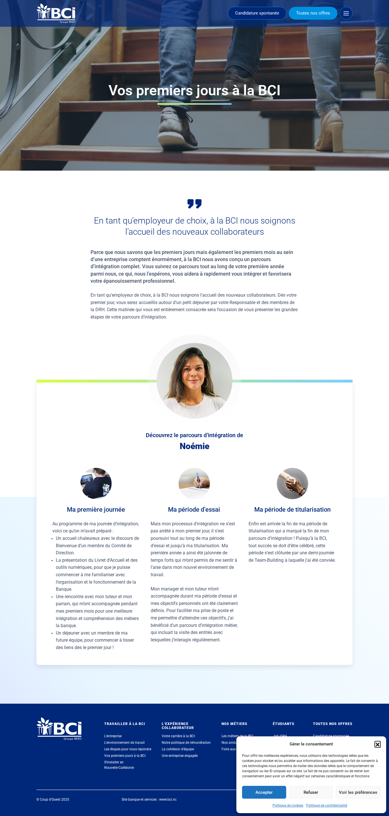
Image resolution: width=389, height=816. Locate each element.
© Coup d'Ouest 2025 (52, 799)
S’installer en (119, 765)
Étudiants (283, 724)
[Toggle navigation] (346, 13)
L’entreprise (113, 736)
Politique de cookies (288, 805)
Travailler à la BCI (124, 724)
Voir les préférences (358, 792)
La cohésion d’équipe (178, 749)
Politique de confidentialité (326, 805)
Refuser (311, 792)
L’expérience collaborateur (178, 726)
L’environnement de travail (124, 743)
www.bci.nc (168, 799)
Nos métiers (234, 724)
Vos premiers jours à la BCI (125, 756)
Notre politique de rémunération (186, 743)
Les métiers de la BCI (237, 736)
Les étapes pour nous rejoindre (127, 749)
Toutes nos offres (313, 13)
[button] (377, 744)
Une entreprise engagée (180, 756)
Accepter (264, 792)
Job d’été (280, 736)
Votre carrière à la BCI (178, 736)
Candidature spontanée (257, 13)
